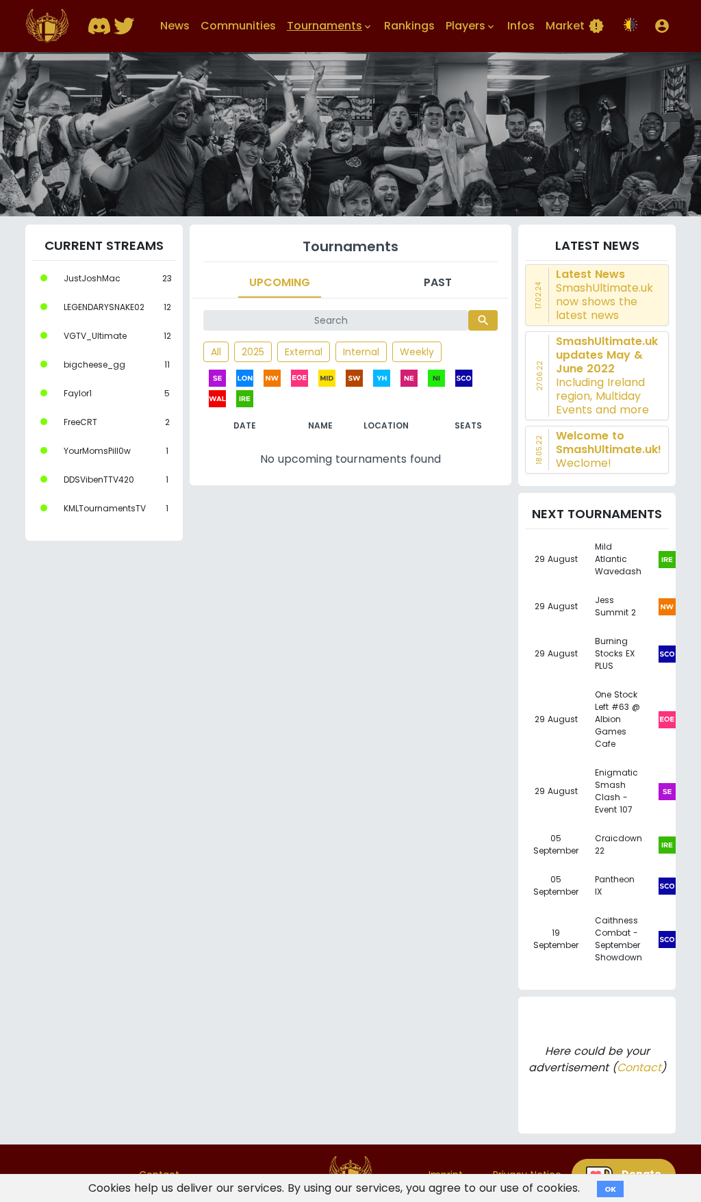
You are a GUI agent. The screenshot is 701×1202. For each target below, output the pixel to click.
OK (610, 1189)
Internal (361, 352)
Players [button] (471, 26)
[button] (662, 26)
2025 (253, 352)
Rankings (409, 26)
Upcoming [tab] (279, 282)
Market (575, 26)
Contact (639, 1067)
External (303, 352)
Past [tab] (438, 282)
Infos (521, 26)
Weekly (417, 352)
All (216, 352)
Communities (238, 26)
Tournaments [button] (330, 26)
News (175, 26)
